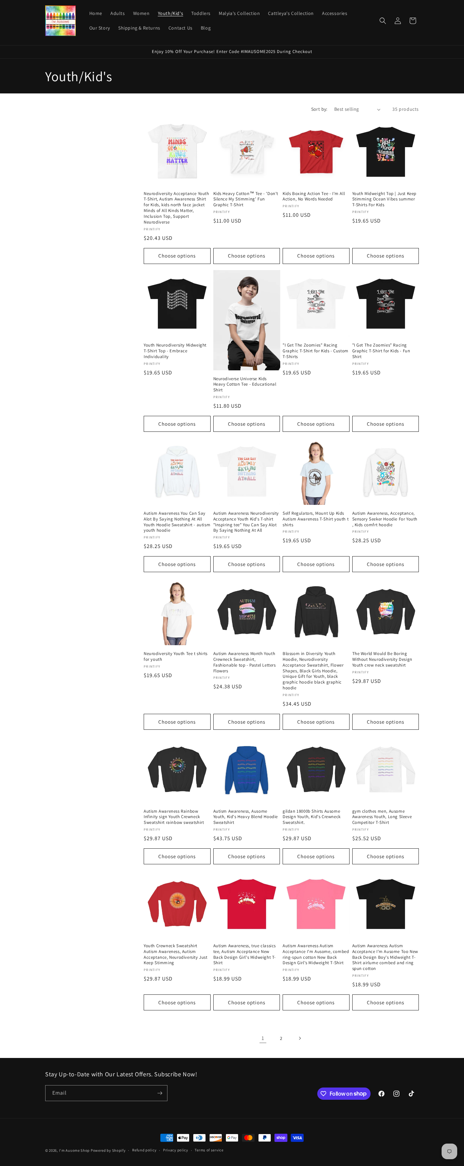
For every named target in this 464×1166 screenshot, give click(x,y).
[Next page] (299, 1038)
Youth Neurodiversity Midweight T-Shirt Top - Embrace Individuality (175, 350)
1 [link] (263, 1038)
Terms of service (209, 1150)
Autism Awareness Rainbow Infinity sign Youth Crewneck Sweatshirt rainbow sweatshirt (174, 817)
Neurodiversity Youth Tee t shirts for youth (176, 656)
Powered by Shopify (108, 1150)
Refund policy (144, 1150)
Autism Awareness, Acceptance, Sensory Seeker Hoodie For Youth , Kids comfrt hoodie (385, 519)
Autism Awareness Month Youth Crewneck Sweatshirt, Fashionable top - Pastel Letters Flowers (244, 662)
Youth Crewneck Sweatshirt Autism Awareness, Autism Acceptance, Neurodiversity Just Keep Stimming (176, 954)
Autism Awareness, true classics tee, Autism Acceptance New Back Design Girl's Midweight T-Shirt (244, 954)
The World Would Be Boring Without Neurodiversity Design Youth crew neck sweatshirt (382, 659)
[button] (382, 20)
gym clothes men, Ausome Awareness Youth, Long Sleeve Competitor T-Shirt (382, 817)
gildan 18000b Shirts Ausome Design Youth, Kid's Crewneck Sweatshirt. (312, 817)
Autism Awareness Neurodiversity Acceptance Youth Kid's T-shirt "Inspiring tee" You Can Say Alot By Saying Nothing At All (246, 522)
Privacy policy (175, 1150)
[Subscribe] (159, 1093)
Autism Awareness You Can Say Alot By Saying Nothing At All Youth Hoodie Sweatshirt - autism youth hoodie (177, 522)
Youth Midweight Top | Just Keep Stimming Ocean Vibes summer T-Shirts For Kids (384, 199)
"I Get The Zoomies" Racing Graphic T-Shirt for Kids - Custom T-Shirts (316, 350)
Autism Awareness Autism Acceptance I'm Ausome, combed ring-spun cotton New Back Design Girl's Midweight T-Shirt (316, 954)
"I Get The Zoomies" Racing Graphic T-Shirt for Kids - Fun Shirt (381, 350)
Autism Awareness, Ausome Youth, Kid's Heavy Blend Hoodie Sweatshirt (245, 817)
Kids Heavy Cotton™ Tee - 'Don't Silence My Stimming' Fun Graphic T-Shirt (246, 199)
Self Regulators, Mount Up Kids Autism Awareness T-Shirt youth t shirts (316, 519)
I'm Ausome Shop (74, 1150)
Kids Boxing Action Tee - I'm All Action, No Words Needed (314, 196)
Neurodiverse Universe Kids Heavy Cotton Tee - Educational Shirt (244, 384)
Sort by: (319, 109)
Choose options (177, 255)
